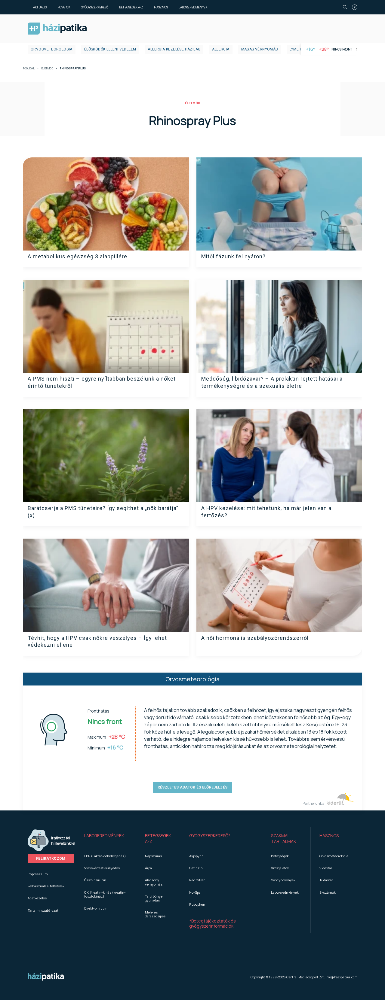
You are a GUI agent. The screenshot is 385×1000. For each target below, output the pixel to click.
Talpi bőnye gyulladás (153, 898)
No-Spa (195, 892)
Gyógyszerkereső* (209, 835)
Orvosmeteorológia (51, 49)
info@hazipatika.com (341, 977)
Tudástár (326, 880)
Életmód (47, 68)
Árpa (148, 868)
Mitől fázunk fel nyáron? (233, 256)
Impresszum (38, 874)
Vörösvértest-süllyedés (102, 868)
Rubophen (197, 904)
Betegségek (280, 856)
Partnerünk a (314, 803)
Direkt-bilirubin (95, 908)
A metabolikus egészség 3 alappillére (77, 256)
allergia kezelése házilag (174, 49)
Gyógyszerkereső (94, 7)
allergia (220, 49)
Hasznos (161, 7)
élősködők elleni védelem (110, 49)
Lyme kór (298, 49)
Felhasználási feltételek (46, 886)
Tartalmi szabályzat (43, 910)
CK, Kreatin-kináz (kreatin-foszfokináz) (105, 894)
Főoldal (29, 68)
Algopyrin (196, 856)
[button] (105, 838)
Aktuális (40, 7)
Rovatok (63, 7)
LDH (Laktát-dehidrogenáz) (105, 856)
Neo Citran (197, 880)
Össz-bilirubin (95, 880)
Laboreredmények (193, 7)
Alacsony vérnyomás (153, 882)
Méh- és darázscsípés (155, 914)
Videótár (325, 868)
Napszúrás (153, 856)
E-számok (327, 892)
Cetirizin (196, 868)
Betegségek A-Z (131, 7)
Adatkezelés (37, 898)
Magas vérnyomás (259, 49)
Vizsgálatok (280, 868)
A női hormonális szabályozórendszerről (255, 638)
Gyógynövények (283, 880)
